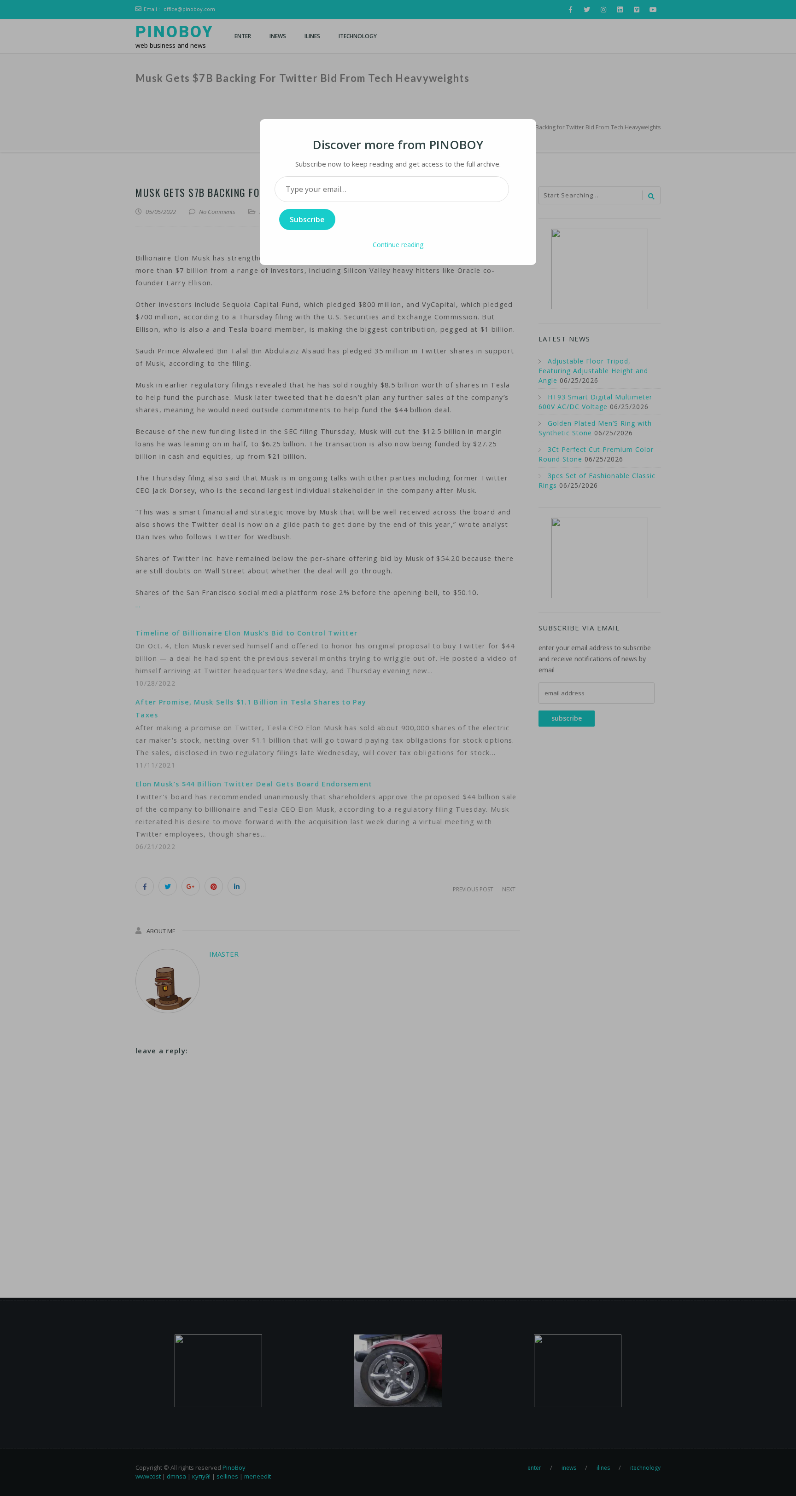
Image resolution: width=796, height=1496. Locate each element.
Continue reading (398, 244)
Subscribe (307, 219)
